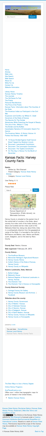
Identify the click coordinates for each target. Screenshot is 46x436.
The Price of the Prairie (13, 105)
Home (7, 70)
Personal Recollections (13, 103)
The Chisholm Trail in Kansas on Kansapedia (24, 284)
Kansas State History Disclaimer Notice (16, 408)
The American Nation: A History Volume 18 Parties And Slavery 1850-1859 (20, 134)
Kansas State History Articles (21, 172)
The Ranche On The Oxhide (15, 120)
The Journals (9, 96)
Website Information (12, 87)
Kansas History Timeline (13, 94)
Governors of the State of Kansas (17, 118)
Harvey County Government (18, 301)
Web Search (9, 78)
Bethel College (13, 273)
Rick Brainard (15, 417)
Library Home (9, 92)
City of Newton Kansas (16, 303)
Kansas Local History (23, 176)
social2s (13, 324)
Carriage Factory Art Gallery (18, 290)
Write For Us (9, 83)
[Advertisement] (23, 45)
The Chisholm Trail (14, 282)
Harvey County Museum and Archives (21, 292)
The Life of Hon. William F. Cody (16, 124)
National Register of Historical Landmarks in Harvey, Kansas (23, 278)
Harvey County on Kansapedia (19, 317)
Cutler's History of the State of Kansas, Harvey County (22, 263)
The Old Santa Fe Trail (13, 98)
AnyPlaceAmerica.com (13, 390)
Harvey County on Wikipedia (18, 266)
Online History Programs (13, 387)
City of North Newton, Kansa (18, 312)
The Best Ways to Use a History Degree (19, 383)
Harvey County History (16, 260)
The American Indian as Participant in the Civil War (21, 112)
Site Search (9, 76)
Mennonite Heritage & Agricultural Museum (23, 257)
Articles (7, 72)
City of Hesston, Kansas (17, 308)
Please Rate (9, 187)
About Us (8, 81)
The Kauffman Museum (16, 255)
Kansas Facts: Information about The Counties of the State (22, 108)
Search (32, 17)
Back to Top (39, 431)
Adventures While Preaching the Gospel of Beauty (23, 122)
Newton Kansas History (16, 398)
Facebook (11, 295)
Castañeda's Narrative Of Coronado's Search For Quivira (22, 130)
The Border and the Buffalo (14, 127)
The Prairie (9, 100)
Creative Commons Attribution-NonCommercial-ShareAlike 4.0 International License (21, 419)
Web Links (9, 74)
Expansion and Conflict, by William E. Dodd (20, 116)
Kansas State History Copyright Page (20, 427)
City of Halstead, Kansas (17, 306)
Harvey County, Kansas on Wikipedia (21, 314)
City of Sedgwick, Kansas (17, 310)
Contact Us (9, 85)
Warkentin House (14, 275)
